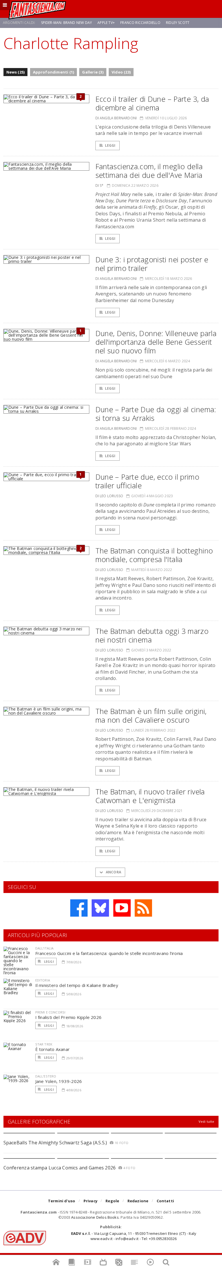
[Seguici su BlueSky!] (100, 908)
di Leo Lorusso (109, 495)
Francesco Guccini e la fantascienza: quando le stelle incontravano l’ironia (109, 953)
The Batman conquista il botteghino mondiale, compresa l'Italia (154, 555)
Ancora (113, 872)
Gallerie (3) (92, 72)
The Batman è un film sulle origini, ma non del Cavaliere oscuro (151, 715)
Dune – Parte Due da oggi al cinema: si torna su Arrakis (155, 413)
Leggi (110, 145)
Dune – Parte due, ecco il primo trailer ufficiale (147, 481)
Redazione (138, 1200)
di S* (99, 185)
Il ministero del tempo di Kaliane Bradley (76, 985)
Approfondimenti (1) (53, 72)
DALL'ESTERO (45, 1076)
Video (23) (121, 72)
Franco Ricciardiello (140, 22)
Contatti (165, 1200)
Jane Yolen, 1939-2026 (58, 1081)
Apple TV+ (106, 22)
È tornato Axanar (52, 1049)
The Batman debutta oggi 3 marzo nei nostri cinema (152, 635)
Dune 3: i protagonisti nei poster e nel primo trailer (151, 264)
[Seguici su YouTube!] (122, 908)
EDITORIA (42, 980)
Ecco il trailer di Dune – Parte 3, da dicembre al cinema (152, 103)
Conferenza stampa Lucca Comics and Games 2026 (59, 1168)
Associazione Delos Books (95, 1217)
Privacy (90, 1200)
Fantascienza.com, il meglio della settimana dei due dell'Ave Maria (149, 170)
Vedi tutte (206, 1121)
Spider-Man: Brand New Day (66, 22)
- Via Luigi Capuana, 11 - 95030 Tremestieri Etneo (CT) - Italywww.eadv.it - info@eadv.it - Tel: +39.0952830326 (133, 1236)
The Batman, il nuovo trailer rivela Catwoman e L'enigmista (150, 796)
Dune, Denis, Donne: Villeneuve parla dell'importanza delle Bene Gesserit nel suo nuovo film (156, 341)
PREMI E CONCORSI (50, 1012)
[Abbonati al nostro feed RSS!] (143, 908)
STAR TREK (44, 1044)
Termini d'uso (61, 1200)
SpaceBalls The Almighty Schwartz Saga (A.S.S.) (55, 1142)
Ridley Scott (177, 22)
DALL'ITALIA (44, 948)
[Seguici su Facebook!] (79, 908)
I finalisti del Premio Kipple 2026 (68, 1017)
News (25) (15, 72)
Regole (112, 1200)
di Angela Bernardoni (116, 118)
